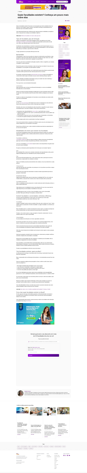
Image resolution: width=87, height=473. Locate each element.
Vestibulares (60, 57)
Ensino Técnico (46, 446)
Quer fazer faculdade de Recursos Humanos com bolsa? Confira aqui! (64, 86)
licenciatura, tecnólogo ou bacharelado (24, 41)
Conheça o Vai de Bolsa (51, 1)
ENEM (60, 46)
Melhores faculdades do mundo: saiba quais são (30, 35)
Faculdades (37, 1)
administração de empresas (37, 74)
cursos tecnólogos (24, 102)
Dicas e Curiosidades (65, 44)
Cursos (33, 1)
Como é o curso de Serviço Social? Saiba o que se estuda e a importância (64, 92)
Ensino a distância (65, 46)
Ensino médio (40, 446)
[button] (65, 20)
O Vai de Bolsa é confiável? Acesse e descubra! (62, 425)
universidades (29, 143)
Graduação (51, 446)
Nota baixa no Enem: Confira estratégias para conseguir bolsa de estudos (64, 119)
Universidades (67, 55)
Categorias (29, 1)
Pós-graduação (61, 55)
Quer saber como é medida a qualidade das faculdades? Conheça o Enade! (35, 289)
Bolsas (60, 44)
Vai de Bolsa (28, 300)
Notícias (68, 53)
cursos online (35, 111)
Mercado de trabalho (62, 53)
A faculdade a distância (21, 139)
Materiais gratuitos (43, 1)
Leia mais (60, 127)
